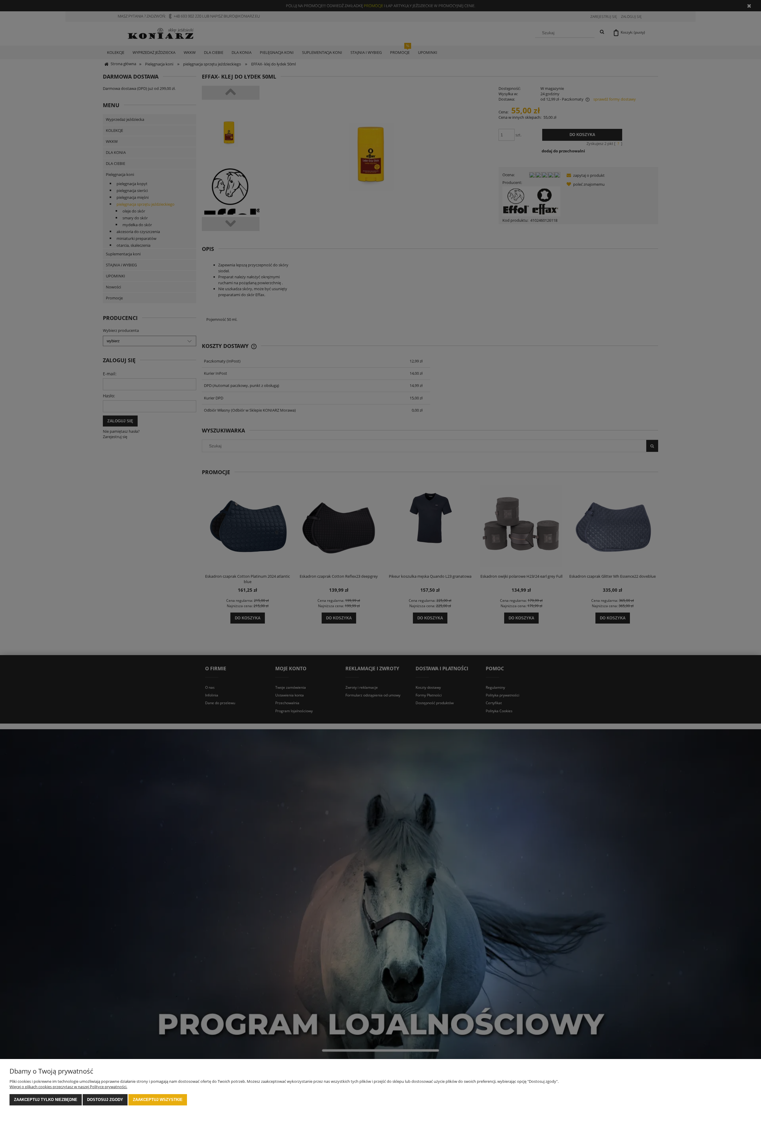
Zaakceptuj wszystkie (158, 1099)
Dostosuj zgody (105, 1099)
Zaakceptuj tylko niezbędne (45, 1099)
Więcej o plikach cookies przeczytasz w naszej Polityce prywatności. (68, 1086)
